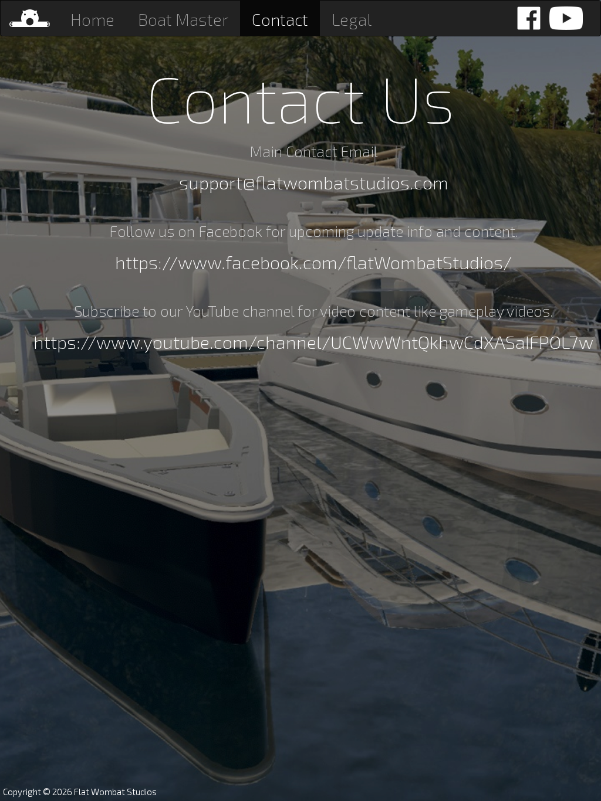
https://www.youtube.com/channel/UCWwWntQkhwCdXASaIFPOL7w (313, 341)
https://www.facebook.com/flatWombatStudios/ (313, 262)
